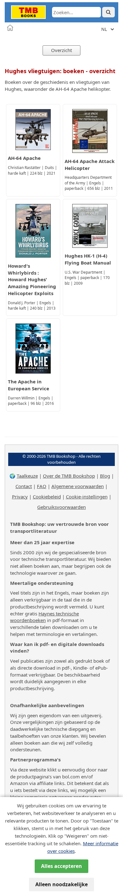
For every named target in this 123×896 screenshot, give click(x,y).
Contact (23, 486)
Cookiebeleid (47, 496)
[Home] (10, 28)
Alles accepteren (61, 866)
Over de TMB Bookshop (69, 476)
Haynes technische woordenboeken (44, 617)
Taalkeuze (27, 476)
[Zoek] (108, 12)
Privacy (20, 496)
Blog (105, 476)
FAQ (41, 486)
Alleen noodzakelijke (61, 884)
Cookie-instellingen (87, 496)
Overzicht (61, 50)
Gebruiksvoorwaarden (61, 507)
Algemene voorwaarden (77, 486)
